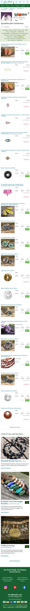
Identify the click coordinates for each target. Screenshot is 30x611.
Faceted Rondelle (6, 33)
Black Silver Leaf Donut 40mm (9, 339)
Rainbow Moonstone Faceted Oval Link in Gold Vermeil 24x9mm (14, 62)
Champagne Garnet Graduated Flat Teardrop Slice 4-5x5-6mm (14, 356)
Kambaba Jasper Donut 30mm (9, 373)
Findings (17, 5)
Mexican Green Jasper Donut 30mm (11, 305)
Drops (7, 31)
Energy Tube (13, 31)
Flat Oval (6, 35)
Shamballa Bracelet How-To (11, 461)
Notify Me (26, 71)
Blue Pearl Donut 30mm (8, 221)
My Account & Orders (7, 579)
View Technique (6, 468)
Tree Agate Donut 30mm (8, 237)
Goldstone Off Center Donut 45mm (11, 408)
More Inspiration (15, 561)
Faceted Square (24, 33)
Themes (6, 8)
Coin (23, 30)
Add (27, 53)
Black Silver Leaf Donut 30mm (9, 254)
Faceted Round (15, 33)
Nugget (15, 37)
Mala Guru (9, 37)
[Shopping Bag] (27, 2)
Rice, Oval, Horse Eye (10, 38)
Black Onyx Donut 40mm (8, 168)
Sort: (2, 27)
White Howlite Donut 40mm (9, 391)
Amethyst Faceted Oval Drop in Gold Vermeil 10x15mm (14, 97)
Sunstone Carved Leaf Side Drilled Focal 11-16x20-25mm (13, 80)
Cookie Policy (10, 607)
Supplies (23, 5)
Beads (2, 5)
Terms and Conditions (21, 607)
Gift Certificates (7, 581)
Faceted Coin (20, 31)
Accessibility (19, 606)
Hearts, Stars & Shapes (16, 35)
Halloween (12, 8)
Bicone (10, 30)
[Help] (20, 2)
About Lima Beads (7, 577)
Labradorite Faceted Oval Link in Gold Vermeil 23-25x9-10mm (14, 133)
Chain (12, 5)
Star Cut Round (11, 40)
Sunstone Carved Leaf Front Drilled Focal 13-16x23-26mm (14, 44)
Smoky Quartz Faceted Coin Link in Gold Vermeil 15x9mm (15, 150)
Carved (15, 30)
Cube (26, 30)
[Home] (1, 8)
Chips (19, 30)
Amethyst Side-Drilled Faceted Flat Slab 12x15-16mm (14, 321)
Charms (7, 5)
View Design (5, 512)
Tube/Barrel (19, 40)
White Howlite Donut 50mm (9, 288)
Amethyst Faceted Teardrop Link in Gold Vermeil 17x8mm (15, 115)
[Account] (24, 2)
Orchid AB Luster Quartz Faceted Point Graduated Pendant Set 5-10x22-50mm (12, 185)
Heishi (24, 35)
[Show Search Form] (16, 2)
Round (23, 38)
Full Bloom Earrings (8, 546)
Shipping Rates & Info (22, 579)
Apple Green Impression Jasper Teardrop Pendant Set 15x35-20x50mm (13, 204)
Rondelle (18, 38)
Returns (22, 581)
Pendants (20, 37)
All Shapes (5, 30)
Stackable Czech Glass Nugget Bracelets (12, 502)
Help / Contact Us (22, 577)
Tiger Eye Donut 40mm (7, 270)
